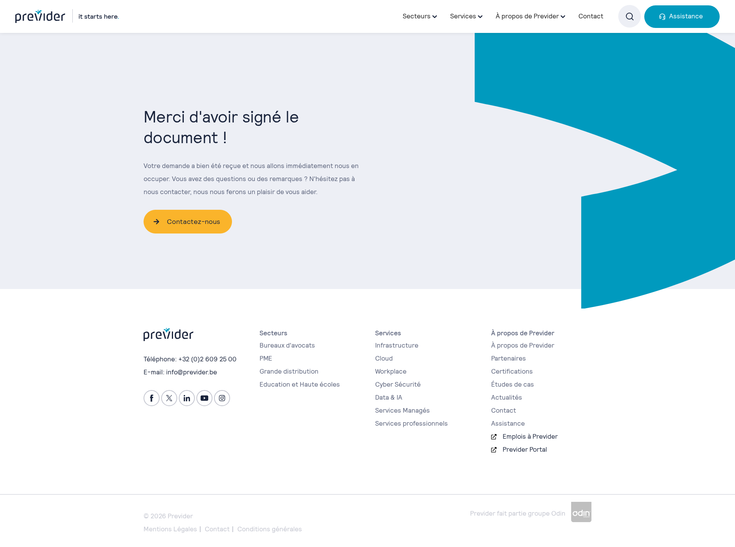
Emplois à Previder (530, 436)
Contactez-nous (193, 221)
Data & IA (388, 397)
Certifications (512, 371)
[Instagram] (222, 398)
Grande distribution (289, 371)
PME (266, 358)
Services (463, 16)
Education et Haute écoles (300, 384)
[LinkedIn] (187, 398)
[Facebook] (152, 398)
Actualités (506, 397)
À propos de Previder (522, 345)
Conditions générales (269, 529)
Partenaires (508, 358)
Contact (590, 16)
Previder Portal (525, 449)
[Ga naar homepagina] (67, 16)
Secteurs (417, 16)
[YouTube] (204, 398)
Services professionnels (411, 423)
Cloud (384, 358)
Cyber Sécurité (398, 384)
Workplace (391, 371)
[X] (169, 398)
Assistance (686, 16)
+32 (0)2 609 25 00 (207, 359)
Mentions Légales (170, 529)
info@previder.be (191, 372)
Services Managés (402, 410)
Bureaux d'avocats (287, 345)
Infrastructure (396, 345)
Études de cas (512, 384)
